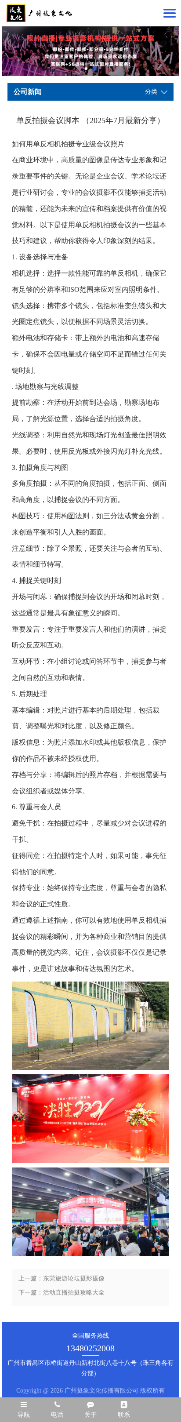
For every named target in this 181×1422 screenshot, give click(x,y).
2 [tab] (95, 68)
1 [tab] (86, 68)
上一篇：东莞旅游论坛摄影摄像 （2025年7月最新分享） (61, 1280)
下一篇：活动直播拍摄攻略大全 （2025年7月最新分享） (61, 1294)
